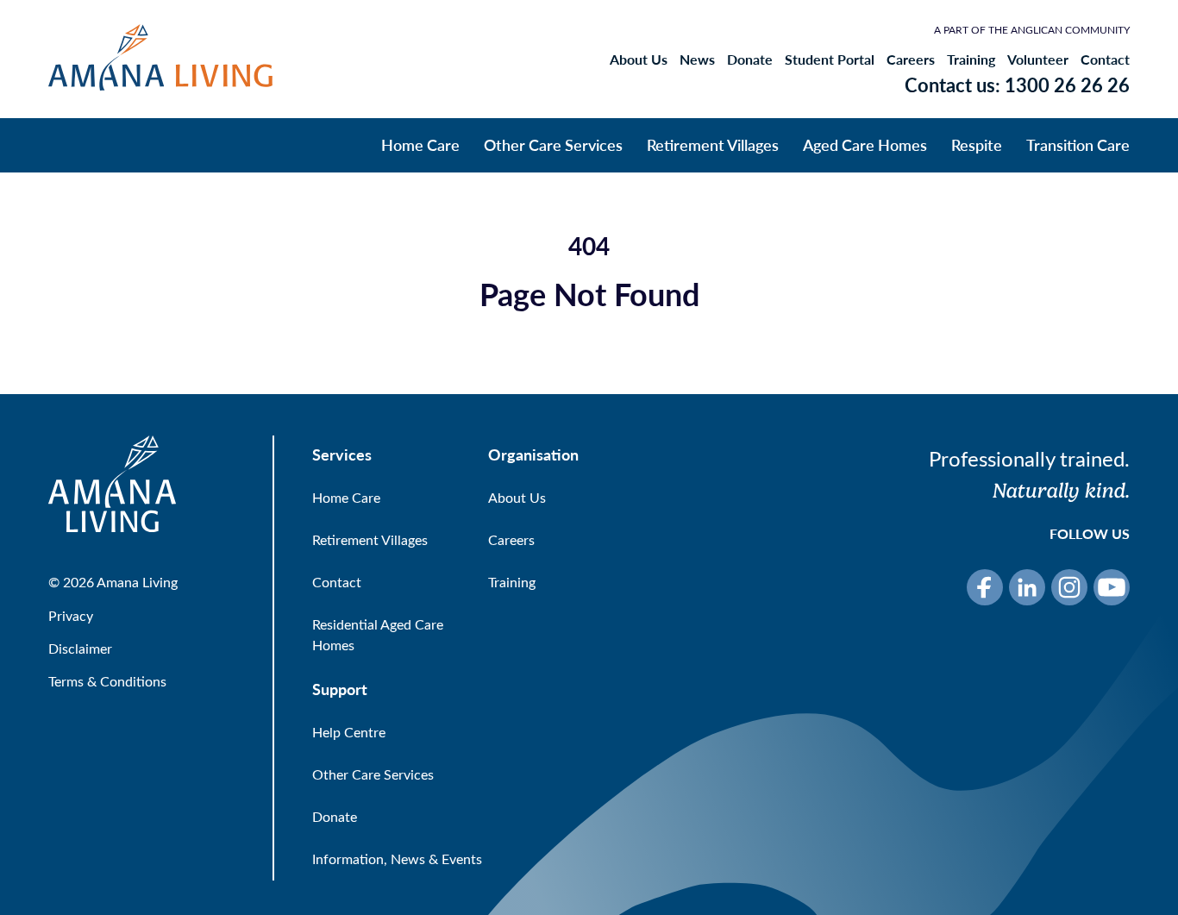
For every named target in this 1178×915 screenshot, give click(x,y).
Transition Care (1078, 144)
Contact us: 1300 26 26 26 (1017, 84)
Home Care (420, 144)
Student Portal (829, 59)
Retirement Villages (713, 144)
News (697, 59)
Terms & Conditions (107, 681)
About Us (638, 59)
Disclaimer (80, 648)
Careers (911, 59)
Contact (1105, 59)
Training (971, 59)
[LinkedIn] (1027, 587)
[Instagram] (1069, 587)
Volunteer (1037, 59)
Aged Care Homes (865, 144)
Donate (750, 59)
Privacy (70, 615)
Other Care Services (553, 144)
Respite (976, 144)
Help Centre (348, 732)
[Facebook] (985, 587)
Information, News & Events (397, 858)
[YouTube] (1111, 587)
